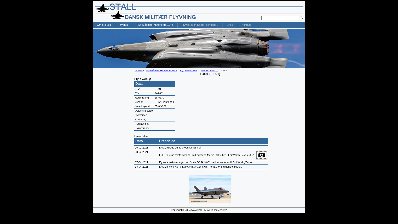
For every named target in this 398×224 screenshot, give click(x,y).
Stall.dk (139, 70)
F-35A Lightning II (209, 70)
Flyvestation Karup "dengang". (200, 24)
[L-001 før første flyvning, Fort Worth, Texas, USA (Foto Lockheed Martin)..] (210, 202)
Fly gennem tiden (188, 70)
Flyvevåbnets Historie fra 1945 (161, 70)
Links (230, 24)
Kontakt (246, 24)
